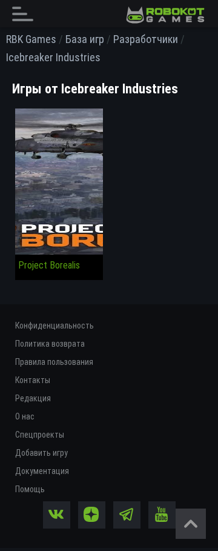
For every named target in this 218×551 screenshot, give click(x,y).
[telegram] (126, 515)
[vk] (56, 515)
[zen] (91, 515)
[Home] (165, 15)
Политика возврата (50, 344)
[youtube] (162, 515)
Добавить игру (41, 453)
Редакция (33, 398)
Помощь (30, 489)
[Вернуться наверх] (191, 524)
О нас (25, 416)
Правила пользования (54, 362)
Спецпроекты (39, 434)
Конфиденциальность (54, 325)
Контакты (32, 380)
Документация (42, 471)
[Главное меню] (26, 13)
